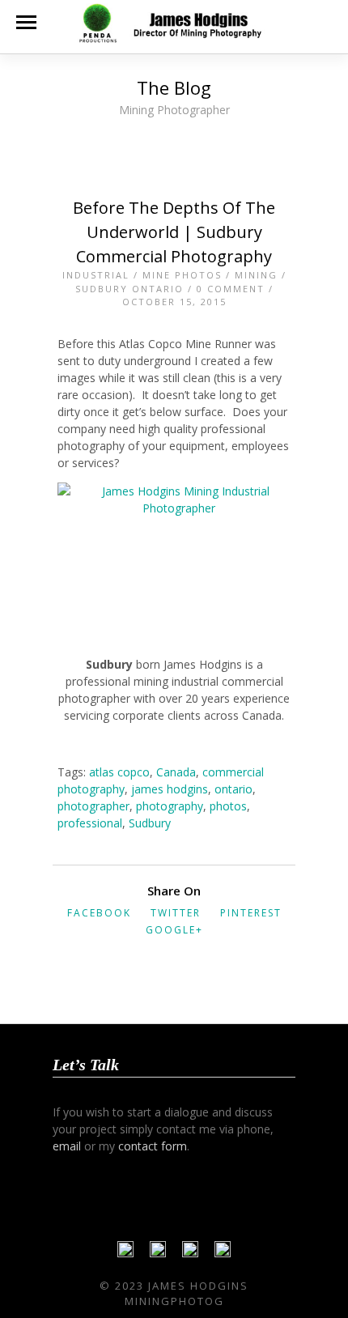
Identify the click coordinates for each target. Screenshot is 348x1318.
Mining (256, 275)
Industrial (95, 275)
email (67, 1146)
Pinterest (251, 913)
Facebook (99, 913)
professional (89, 823)
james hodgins (169, 789)
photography (169, 806)
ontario (233, 789)
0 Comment (231, 289)
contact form (152, 1146)
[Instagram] (222, 1253)
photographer (93, 806)
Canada (176, 772)
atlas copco (119, 772)
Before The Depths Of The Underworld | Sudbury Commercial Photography (174, 232)
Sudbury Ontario (129, 289)
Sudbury (150, 823)
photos (228, 806)
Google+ (174, 930)
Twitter (176, 913)
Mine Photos (182, 275)
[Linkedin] (190, 1253)
